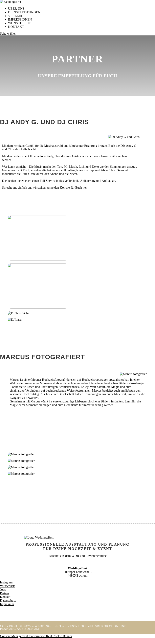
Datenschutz (8, 600)
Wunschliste (7, 586)
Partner (4, 593)
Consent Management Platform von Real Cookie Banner (36, 636)
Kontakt (16, 26)
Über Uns (16, 8)
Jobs (3, 589)
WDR (75, 555)
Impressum (7, 604)
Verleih (15, 16)
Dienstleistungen (24, 12)
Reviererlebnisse (96, 555)
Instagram (6, 582)
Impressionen (20, 19)
